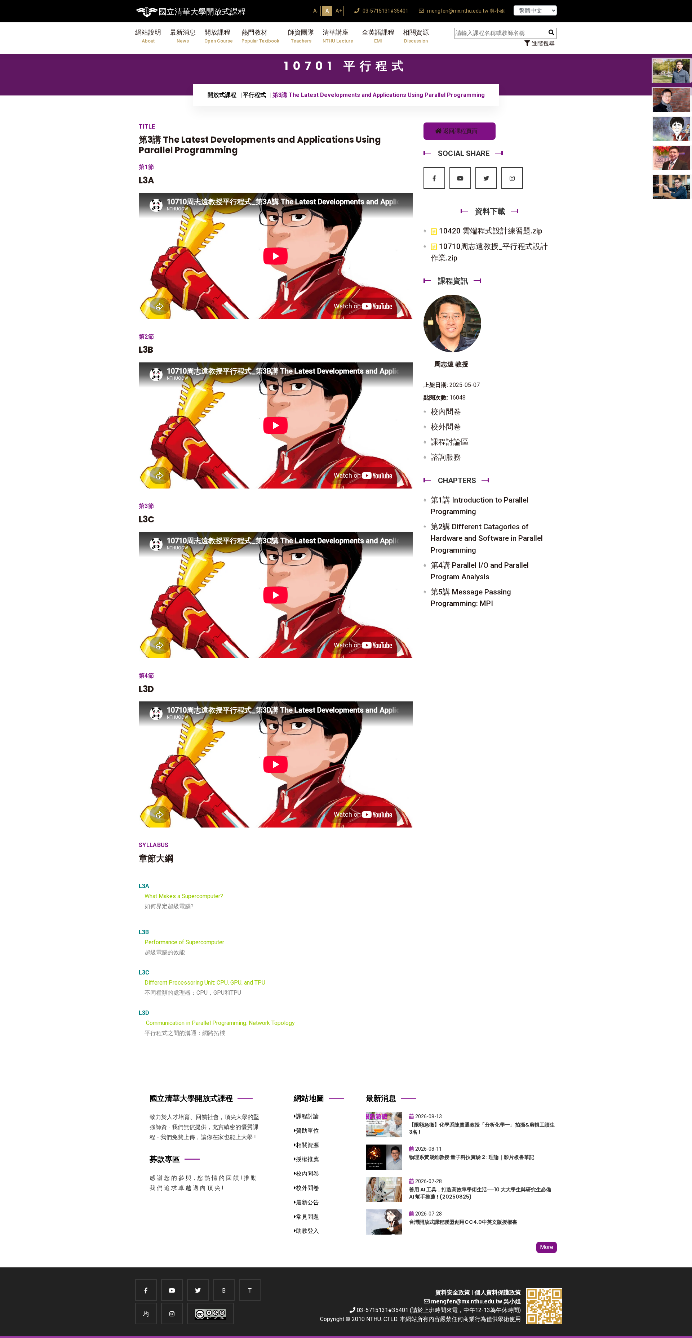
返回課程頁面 (460, 131)
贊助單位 (307, 1130)
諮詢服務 (446, 457)
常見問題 (307, 1216)
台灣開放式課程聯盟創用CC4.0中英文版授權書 (463, 1222)
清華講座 (338, 36)
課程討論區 (450, 442)
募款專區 (165, 1159)
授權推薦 (307, 1159)
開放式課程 (222, 95)
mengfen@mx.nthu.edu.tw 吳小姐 (465, 11)
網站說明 (148, 36)
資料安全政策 (452, 1292)
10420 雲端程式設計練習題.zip (489, 231)
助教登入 (307, 1230)
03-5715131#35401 (384, 11)
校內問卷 (446, 411)
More (546, 1247)
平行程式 (254, 95)
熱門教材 (260, 36)
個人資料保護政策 (498, 1292)
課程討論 (307, 1116)
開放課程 (218, 36)
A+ (339, 11)
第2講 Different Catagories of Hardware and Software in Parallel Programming (487, 538)
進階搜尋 (542, 43)
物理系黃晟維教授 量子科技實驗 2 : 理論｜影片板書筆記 (471, 1157)
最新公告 (307, 1202)
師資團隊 (301, 36)
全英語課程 (378, 36)
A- (316, 11)
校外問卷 (446, 427)
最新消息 (183, 36)
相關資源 (416, 36)
